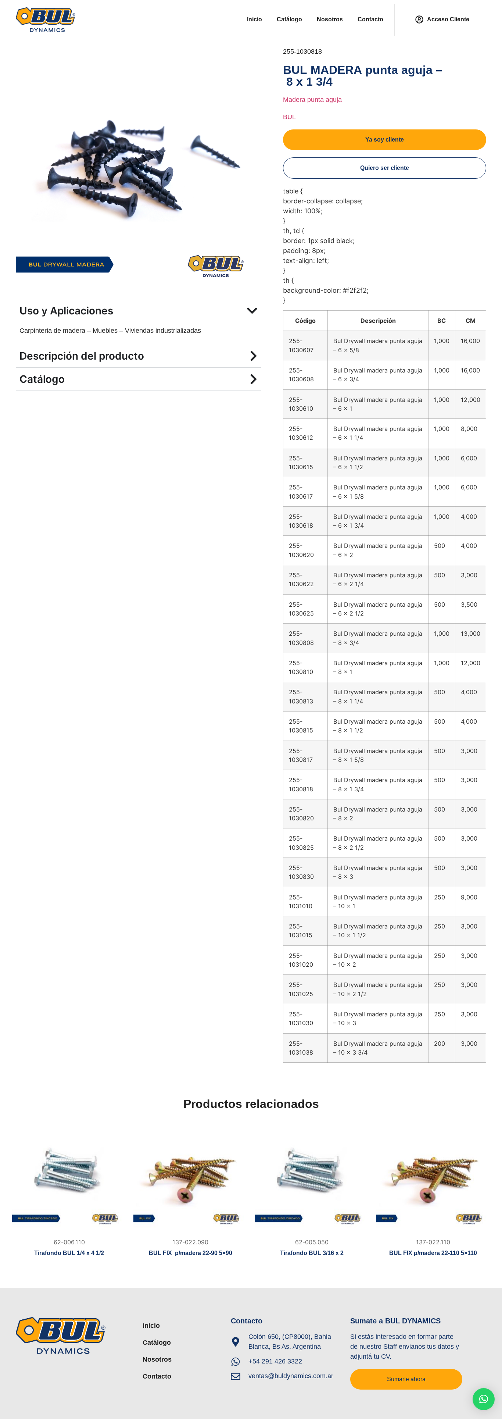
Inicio (254, 19)
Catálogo (289, 19)
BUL (289, 117)
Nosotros (330, 19)
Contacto (370, 19)
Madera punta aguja (312, 99)
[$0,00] (69, 1177)
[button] (484, 1399)
